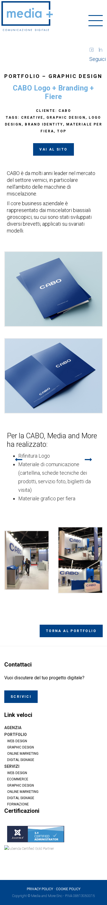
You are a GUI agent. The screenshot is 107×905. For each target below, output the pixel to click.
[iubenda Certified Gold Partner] (53, 855)
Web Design (17, 741)
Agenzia (12, 727)
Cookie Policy (68, 889)
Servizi (11, 766)
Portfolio (15, 734)
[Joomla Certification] (53, 834)
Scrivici (21, 697)
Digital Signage (20, 760)
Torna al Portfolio (71, 631)
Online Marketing (23, 754)
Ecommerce (17, 779)
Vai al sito (53, 149)
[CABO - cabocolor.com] (53, 289)
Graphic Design (76, 76)
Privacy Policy (40, 889)
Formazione (18, 804)
